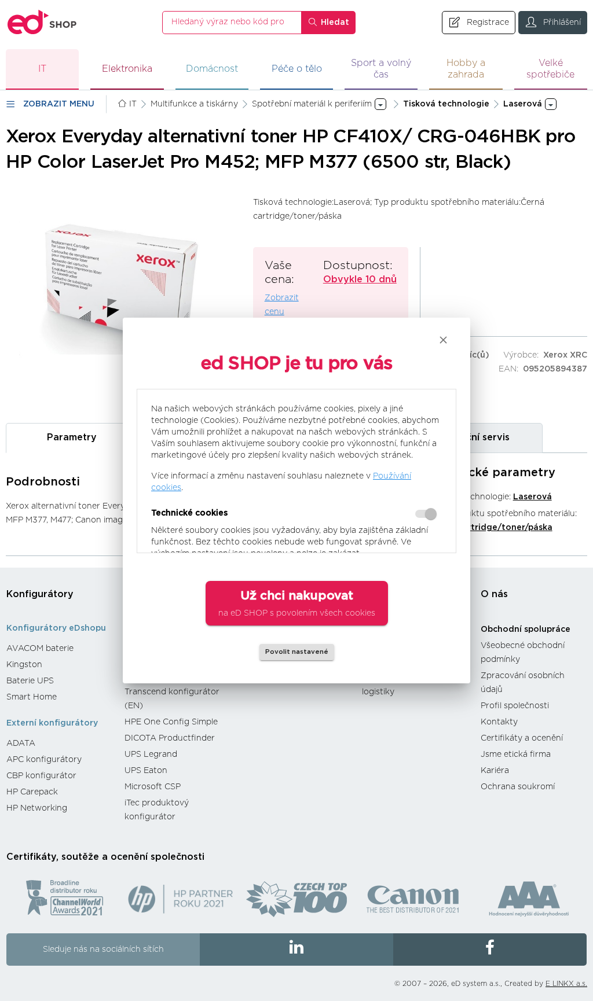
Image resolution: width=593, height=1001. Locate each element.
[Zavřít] (443, 340)
